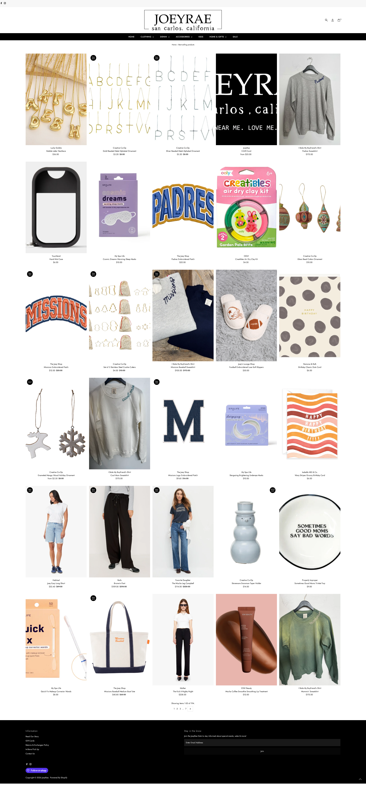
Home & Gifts (216, 36)
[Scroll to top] (360, 779)
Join (262, 751)
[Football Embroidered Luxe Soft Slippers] (246, 315)
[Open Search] (326, 20)
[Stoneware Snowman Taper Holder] (246, 531)
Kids (201, 36)
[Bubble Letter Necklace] (56, 99)
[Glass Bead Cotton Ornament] (309, 207)
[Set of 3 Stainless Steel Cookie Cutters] (119, 315)
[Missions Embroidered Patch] (56, 315)
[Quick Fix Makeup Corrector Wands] (56, 639)
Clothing (146, 36)
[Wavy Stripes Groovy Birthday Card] (309, 423)
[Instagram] (5, 3)
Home (131, 36)
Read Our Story (32, 736)
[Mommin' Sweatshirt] (309, 639)
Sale (235, 36)
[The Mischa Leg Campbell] (183, 531)
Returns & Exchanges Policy (37, 745)
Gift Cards (30, 740)
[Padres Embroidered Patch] (183, 207)
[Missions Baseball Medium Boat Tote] (119, 639)
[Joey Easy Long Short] (56, 531)
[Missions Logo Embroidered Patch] (183, 423)
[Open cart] (338, 20)
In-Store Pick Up (32, 749)
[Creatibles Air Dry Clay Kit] (246, 207)
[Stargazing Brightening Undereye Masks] (246, 423)
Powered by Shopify (58, 777)
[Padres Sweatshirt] (309, 99)
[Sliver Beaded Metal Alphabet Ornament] (183, 99)
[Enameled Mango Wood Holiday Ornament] (56, 423)
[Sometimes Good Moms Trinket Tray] (309, 531)
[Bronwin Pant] (119, 531)
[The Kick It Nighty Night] (183, 639)
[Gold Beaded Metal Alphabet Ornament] (119, 99)
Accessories (183, 36)
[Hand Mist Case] (56, 207)
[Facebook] (1, 3)
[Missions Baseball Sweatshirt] (183, 315)
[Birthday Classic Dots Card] (309, 315)
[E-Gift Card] (246, 99)
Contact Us (30, 753)
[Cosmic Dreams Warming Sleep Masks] (119, 207)
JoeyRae (45, 777)
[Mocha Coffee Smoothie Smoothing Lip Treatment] (246, 639)
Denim (163, 36)
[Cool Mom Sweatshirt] (119, 423)
